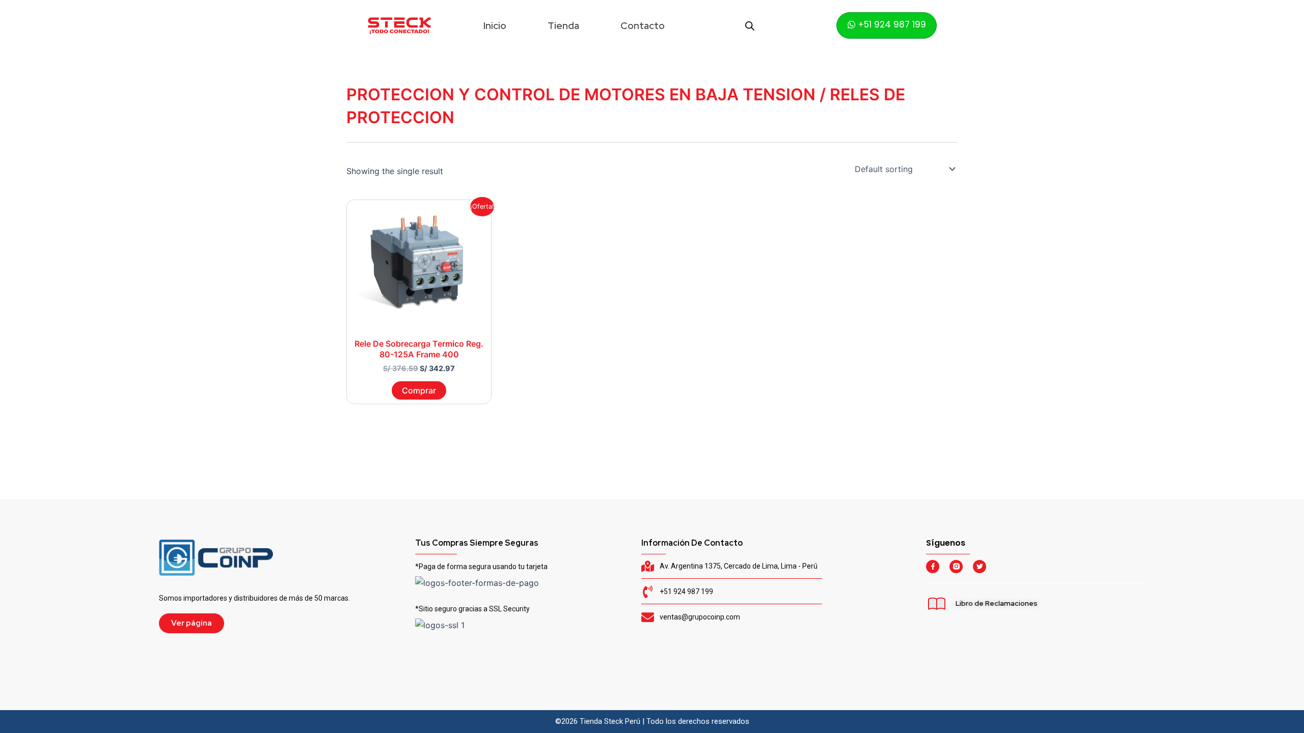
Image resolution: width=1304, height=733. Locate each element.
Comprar (419, 390)
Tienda (563, 25)
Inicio (494, 25)
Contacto (642, 25)
